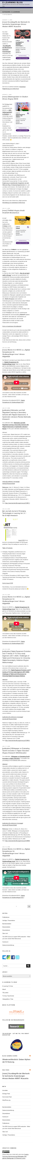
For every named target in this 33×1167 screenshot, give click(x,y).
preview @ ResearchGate (9, 719)
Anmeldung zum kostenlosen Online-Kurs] (14, 202)
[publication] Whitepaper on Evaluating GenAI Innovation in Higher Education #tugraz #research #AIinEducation (15, 750)
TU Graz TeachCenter (8, 996)
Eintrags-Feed (6, 1093)
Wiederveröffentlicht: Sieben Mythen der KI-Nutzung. (16, 1060)
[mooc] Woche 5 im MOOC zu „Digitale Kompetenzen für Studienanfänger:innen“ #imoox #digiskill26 (16, 600)
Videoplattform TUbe (7, 999)
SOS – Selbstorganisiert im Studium (7, 112)
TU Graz (6, 104)
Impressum (5, 942)
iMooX (4, 989)
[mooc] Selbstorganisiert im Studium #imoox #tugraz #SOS (15, 97)
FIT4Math (4, 226)
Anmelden (5, 1090)
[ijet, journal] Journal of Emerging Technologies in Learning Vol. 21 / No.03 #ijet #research (14, 513)
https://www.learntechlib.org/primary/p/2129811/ (17, 503)
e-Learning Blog (12, 2)
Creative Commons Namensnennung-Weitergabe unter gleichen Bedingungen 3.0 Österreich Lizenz (15, 1156)
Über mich (5, 933)
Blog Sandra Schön (9, 1056)
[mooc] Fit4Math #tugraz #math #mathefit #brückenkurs (13, 211)
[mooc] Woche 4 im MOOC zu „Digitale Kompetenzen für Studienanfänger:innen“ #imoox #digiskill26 (16, 852)
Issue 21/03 (21, 540)
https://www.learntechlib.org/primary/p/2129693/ (17, 840)
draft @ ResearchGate (9, 483)
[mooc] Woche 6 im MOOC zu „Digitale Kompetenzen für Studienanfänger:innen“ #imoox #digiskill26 (16, 353)
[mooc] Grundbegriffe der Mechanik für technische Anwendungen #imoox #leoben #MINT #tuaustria (16, 24)
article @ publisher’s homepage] (11, 481)
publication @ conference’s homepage (13, 717)
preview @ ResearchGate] (10, 825)
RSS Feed (5, 1070)
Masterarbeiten (6, 927)
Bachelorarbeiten (6, 923)
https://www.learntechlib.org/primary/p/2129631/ (17, 740)
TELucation (5, 992)
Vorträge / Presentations (8, 920)
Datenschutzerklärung (8, 945)
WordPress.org (6, 1100)
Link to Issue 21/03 (8, 583)
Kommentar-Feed (7, 1097)
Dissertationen (6, 930)
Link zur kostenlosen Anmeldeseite (12, 326)
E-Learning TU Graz (7, 986)
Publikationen (5, 917)
